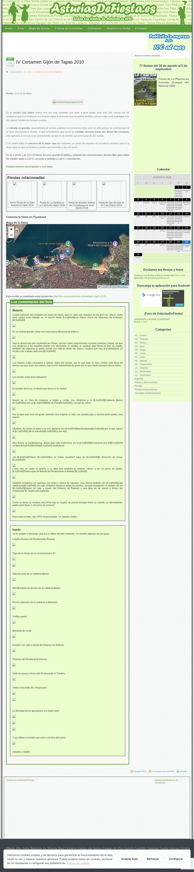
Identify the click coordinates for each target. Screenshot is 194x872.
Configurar (176, 858)
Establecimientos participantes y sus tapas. (29, 166)
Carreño (129, 848)
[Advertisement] (75, 42)
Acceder (183, 771)
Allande (10, 848)
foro (177, 275)
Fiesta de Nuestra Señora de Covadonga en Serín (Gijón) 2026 (82, 205)
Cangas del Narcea (90, 848)
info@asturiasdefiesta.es (156, 278)
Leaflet (104, 286)
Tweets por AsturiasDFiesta (20, 780)
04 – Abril (140, 346)
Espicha (139, 378)
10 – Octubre (141, 368)
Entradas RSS (140, 771)
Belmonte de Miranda (44, 848)
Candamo (71, 848)
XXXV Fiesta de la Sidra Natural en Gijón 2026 (22, 204)
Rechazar (153, 858)
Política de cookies (78, 863)
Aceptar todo (129, 858)
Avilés (25, 848)
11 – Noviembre (143, 371)
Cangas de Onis (113, 848)
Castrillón (140, 848)
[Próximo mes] (187, 177)
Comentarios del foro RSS (163, 771)
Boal (61, 848)
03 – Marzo (140, 342)
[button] (67, 252)
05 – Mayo (140, 350)
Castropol (153, 848)
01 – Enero (140, 335)
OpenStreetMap (120, 286)
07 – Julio (140, 357)
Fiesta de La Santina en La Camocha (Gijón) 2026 (52, 204)
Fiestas (138, 386)
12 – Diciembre (143, 375)
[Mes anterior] (138, 177)
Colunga (174, 848)
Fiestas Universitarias (146, 389)
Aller (18, 848)
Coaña (164, 848)
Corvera (185, 848)
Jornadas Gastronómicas (148, 393)
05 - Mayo (28, 72)
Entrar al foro (140, 322)
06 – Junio (140, 353)
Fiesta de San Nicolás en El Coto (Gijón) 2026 (111, 204)
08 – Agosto (141, 360)
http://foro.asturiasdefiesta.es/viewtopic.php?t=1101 (80, 296)
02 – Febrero (141, 339)
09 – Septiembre (143, 364)
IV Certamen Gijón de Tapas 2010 (50, 62)
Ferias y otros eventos (146, 382)
